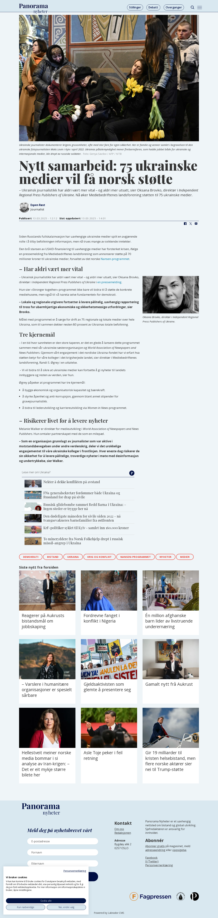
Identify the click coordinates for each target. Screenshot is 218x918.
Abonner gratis (155, 846)
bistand (53, 556)
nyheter (166, 556)
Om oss (119, 829)
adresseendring (155, 850)
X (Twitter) (152, 861)
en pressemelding (109, 282)
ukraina (73, 556)
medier (185, 556)
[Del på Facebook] (185, 223)
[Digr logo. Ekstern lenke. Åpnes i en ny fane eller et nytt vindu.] (8, 873)
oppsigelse (179, 850)
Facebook (151, 858)
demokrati (30, 556)
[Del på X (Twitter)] (190, 223)
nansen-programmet (135, 556)
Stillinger (135, 7)
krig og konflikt (99, 556)
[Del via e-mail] (196, 223)
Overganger (174, 7)
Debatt (153, 7)
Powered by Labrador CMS (109, 912)
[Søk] (192, 7)
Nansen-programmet (115, 259)
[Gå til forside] (33, 6)
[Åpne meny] (199, 7)
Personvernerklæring (159, 865)
